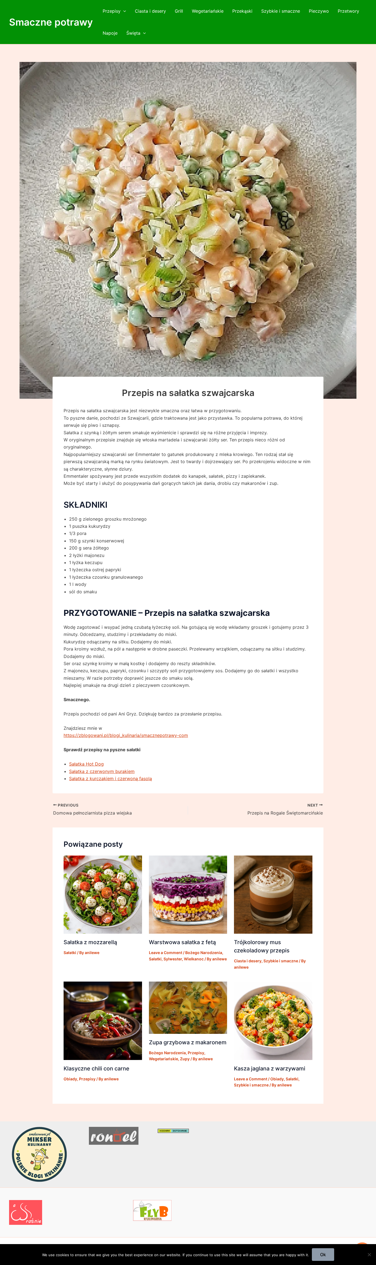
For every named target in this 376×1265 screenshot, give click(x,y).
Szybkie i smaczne (280, 11)
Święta (133, 33)
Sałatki (70, 952)
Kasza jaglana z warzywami (269, 1068)
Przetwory (348, 11)
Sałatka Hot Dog (86, 764)
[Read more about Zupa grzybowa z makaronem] (188, 1007)
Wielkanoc (194, 959)
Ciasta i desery (150, 11)
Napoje (110, 33)
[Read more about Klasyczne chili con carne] (103, 1020)
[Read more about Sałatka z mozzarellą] (103, 894)
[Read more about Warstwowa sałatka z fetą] (188, 894)
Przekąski (242, 11)
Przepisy (112, 11)
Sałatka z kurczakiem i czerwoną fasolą (110, 778)
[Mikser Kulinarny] (39, 1154)
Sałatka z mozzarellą (90, 942)
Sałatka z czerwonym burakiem (102, 771)
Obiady (70, 1079)
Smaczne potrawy (51, 22)
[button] (123, 11)
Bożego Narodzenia (203, 952)
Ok (323, 1254)
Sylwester (173, 959)
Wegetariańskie (208, 11)
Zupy (185, 1058)
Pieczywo (319, 11)
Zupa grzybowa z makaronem (188, 1042)
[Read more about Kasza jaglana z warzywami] (273, 1020)
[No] (369, 1254)
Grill (179, 11)
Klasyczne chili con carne (96, 1068)
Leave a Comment (165, 952)
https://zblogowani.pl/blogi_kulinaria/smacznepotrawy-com (126, 735)
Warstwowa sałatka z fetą (182, 942)
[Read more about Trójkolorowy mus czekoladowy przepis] (273, 894)
